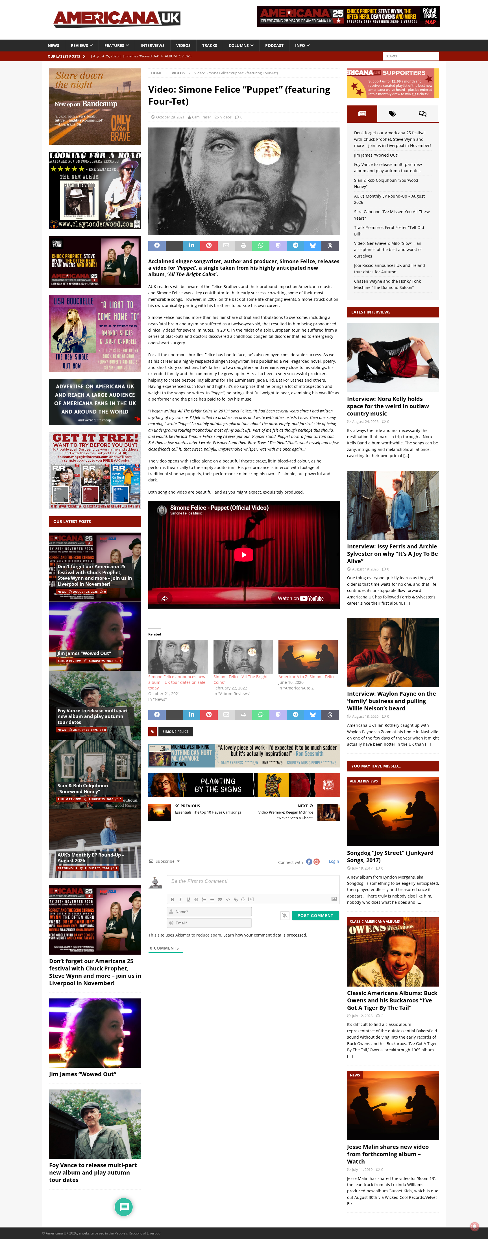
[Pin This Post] (208, 246)
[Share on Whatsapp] (260, 246)
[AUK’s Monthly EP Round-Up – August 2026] (95, 843)
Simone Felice (176, 731)
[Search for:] (411, 56)
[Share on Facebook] (156, 246)
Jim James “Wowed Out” (84, 653)
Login (333, 861)
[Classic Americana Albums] (393, 952)
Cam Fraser (201, 117)
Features (114, 45)
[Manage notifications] (474, 1226)
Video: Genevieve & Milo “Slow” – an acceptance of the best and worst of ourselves (388, 250)
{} (243, 899)
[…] (406, 455)
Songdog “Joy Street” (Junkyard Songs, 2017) (390, 856)
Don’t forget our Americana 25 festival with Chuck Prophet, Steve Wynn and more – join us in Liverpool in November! (95, 575)
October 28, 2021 (170, 117)
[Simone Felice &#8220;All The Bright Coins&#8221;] (243, 657)
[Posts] (362, 113)
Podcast (274, 45)
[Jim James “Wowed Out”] (95, 636)
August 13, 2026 (365, 716)
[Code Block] (228, 899)
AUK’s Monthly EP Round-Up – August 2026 (91, 858)
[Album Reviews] (393, 811)
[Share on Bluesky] (312, 246)
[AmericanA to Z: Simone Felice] (308, 657)
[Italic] (180, 899)
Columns (239, 45)
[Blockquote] (220, 899)
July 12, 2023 (362, 1015)
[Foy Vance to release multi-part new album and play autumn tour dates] (95, 705)
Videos (183, 45)
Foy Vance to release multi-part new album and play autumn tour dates (93, 717)
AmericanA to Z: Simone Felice (307, 676)
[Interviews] (393, 357)
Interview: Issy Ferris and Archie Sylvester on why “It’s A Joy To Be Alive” (392, 553)
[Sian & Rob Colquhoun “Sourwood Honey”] (95, 774)
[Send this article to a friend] (226, 246)
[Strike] (196, 899)
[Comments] (423, 113)
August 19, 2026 (365, 569)
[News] (393, 1105)
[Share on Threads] (330, 246)
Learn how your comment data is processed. (265, 935)
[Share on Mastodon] (278, 246)
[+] (251, 899)
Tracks (209, 45)
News (53, 45)
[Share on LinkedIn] (191, 246)
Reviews (79, 45)
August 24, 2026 (365, 421)
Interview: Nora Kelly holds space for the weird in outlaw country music (388, 406)
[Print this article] (243, 246)
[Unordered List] (212, 899)
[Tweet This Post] (174, 246)
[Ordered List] (204, 899)
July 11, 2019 (362, 1169)
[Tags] (392, 113)
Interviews (153, 45)
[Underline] (188, 899)
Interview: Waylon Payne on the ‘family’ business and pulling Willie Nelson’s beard (391, 701)
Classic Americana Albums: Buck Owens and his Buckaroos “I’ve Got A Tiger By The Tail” (392, 1000)
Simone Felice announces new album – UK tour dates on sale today (176, 682)
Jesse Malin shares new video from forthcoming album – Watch (388, 1154)
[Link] (236, 899)
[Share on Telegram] (295, 246)
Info (300, 45)
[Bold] (173, 899)
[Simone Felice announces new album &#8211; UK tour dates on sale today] (178, 657)
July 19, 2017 (362, 868)
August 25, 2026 (85, 592)
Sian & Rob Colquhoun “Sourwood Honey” (83, 788)
